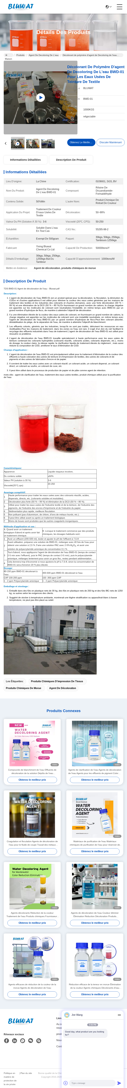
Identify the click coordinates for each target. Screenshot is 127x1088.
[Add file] (66, 1083)
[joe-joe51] (39, 1041)
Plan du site (26, 1073)
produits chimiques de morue (23, 688)
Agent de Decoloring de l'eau (44, 55)
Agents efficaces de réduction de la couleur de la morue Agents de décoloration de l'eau (32, 986)
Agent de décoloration (62, 688)
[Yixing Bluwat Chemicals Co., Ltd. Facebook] (6, 1041)
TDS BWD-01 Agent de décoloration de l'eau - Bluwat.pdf (31, 288)
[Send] (119, 1083)
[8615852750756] (22, 1041)
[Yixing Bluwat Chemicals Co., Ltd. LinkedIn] (14, 1041)
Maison (8, 55)
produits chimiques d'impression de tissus (57, 681)
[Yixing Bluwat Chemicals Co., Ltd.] (21, 6)
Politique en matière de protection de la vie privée (10, 1079)
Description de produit (71, 159)
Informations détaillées (25, 159)
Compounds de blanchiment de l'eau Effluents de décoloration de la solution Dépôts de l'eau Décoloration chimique (32, 772)
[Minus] (119, 1015)
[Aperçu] (21, 1025)
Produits (20, 55)
